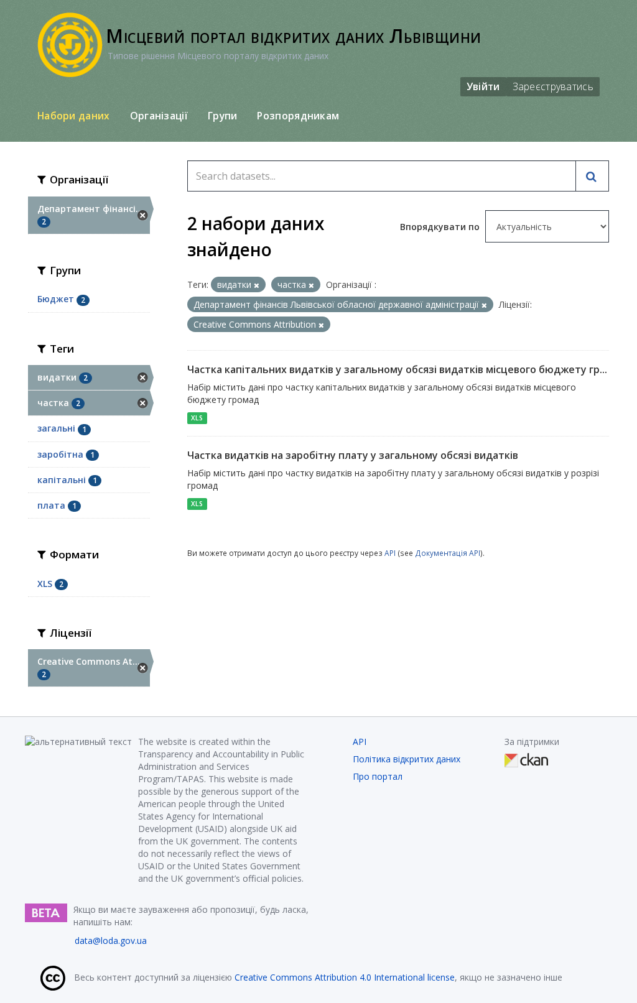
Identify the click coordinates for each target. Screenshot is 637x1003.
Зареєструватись (553, 86)
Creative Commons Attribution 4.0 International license (345, 977)
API (390, 553)
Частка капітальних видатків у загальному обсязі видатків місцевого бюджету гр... (397, 369)
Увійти (483, 86)
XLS (197, 418)
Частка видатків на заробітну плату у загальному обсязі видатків (352, 455)
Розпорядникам (298, 115)
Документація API (447, 553)
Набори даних (73, 115)
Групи (223, 115)
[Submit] (592, 176)
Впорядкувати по (441, 227)
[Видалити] (256, 285)
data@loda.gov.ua (111, 940)
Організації (159, 115)
